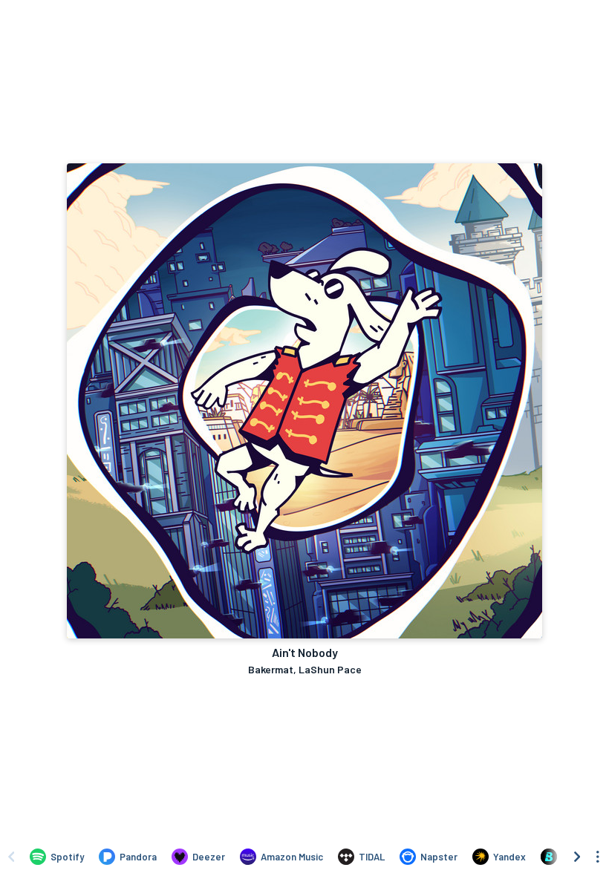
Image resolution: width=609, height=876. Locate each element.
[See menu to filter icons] (598, 856)
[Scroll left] (11, 856)
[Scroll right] (577, 856)
